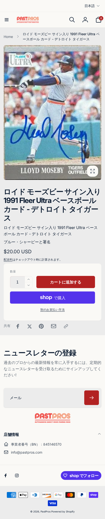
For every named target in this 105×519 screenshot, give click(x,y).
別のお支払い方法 (52, 309)
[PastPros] (52, 421)
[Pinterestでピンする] (41, 326)
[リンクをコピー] (65, 326)
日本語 (89, 6)
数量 (13, 271)
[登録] (91, 397)
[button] (6, 19)
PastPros (46, 511)
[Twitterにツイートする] (29, 326)
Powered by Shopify (63, 511)
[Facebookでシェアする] (17, 326)
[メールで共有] (54, 326)
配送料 (8, 259)
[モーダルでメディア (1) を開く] (52, 112)
